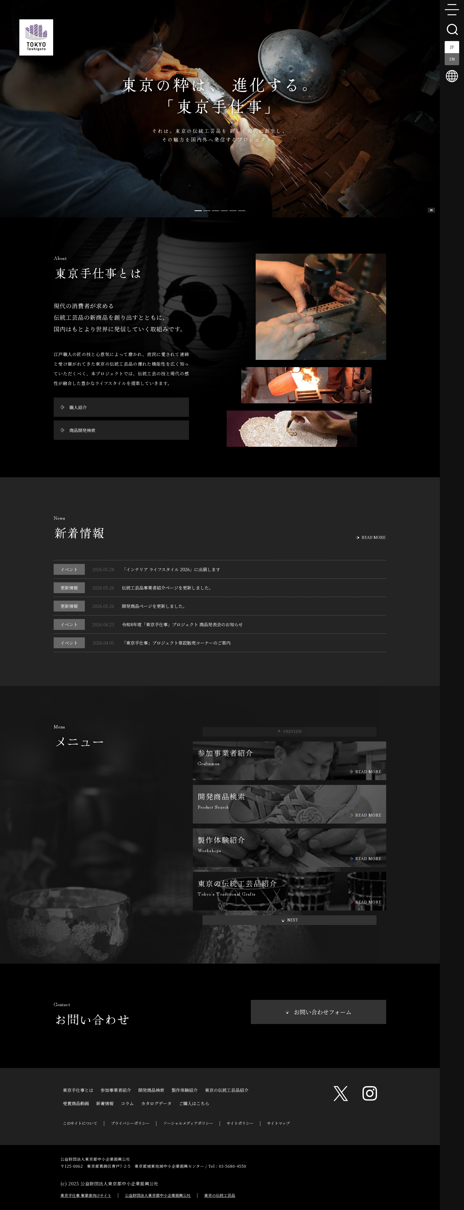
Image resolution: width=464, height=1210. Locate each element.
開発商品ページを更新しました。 (154, 606)
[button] (290, 920)
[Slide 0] (198, 211)
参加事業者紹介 (116, 1089)
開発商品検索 (151, 1089)
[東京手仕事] (36, 37)
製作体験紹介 (185, 1089)
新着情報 (105, 1102)
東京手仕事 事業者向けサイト (85, 1195)
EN (452, 59)
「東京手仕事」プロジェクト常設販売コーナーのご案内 (176, 643)
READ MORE (373, 537)
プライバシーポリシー (130, 1123)
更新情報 (69, 587)
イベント (69, 569)
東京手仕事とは (78, 1089)
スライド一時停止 (431, 210)
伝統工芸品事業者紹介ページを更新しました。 (167, 587)
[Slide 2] (215, 211)
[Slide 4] (233, 211)
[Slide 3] (224, 211)
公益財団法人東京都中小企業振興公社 (158, 1195)
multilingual (452, 76)
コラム (127, 1102)
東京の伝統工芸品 (219, 1195)
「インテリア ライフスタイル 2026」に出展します (171, 569)
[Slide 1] (206, 211)
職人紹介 (78, 407)
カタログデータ (156, 1102)
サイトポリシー (240, 1123)
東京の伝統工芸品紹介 (226, 1089)
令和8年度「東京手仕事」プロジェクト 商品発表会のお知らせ (182, 624)
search (452, 29)
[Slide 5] (241, 211)
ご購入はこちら (194, 1102)
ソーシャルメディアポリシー (188, 1123)
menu (452, 9)
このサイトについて (80, 1123)
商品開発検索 (82, 430)
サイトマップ (278, 1123)
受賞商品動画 (76, 1102)
